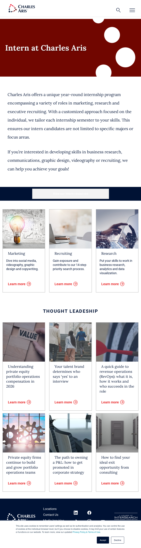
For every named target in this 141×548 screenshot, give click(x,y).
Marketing (16, 253)
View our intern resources (70, 193)
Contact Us (50, 515)
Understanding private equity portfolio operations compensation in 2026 (23, 376)
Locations (50, 509)
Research (109, 253)
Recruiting (63, 253)
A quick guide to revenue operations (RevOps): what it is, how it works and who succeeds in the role (117, 379)
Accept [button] (103, 540)
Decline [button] (117, 540)
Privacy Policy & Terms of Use (86, 531)
